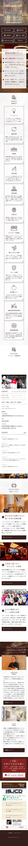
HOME (9, 30)
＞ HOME (10, 833)
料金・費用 (21, 35)
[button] (14, 537)
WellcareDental (8, 40)
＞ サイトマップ (16, 833)
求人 (21, 40)
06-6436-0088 (5, 421)
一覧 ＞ (24, 432)
